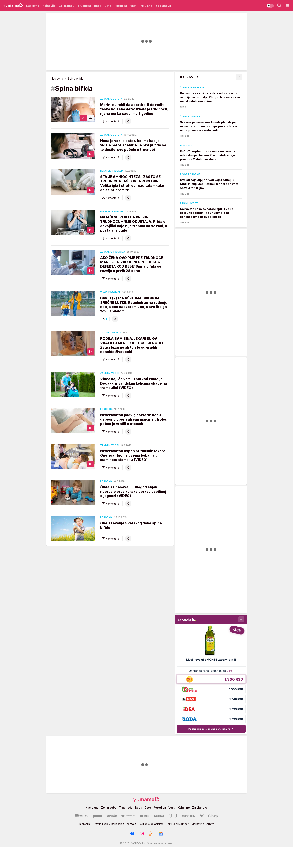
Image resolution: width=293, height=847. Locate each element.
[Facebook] (132, 834)
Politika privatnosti (177, 823)
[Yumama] (13, 5)
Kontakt (131, 823)
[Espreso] (112, 815)
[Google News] (161, 834)
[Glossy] (213, 815)
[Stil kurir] (202, 815)
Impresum (85, 823)
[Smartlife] (188, 815)
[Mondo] (81, 815)
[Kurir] (97, 815)
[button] (111, 121)
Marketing (198, 823)
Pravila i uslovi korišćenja (108, 823)
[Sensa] (159, 815)
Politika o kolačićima (151, 823)
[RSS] (151, 834)
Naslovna (57, 78)
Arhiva (210, 823)
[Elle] (173, 815)
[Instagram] (142, 834)
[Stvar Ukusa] (128, 815)
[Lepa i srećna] (144, 815)
